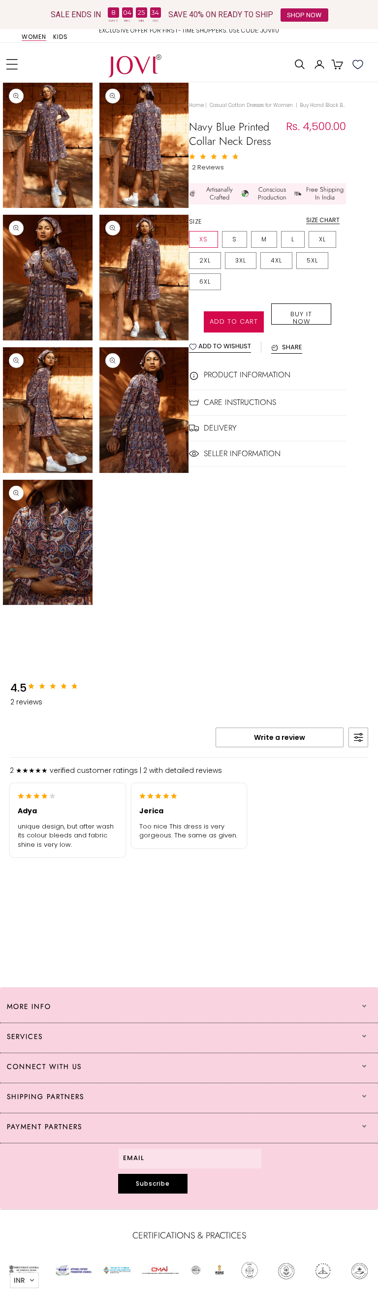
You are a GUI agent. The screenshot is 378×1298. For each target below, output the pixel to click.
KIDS (60, 37)
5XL (312, 260)
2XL (205, 260)
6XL (205, 281)
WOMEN (34, 37)
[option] (189, 34)
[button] (12, 64)
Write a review (279, 737)
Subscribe (153, 1183)
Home (196, 105)
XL (322, 239)
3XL (240, 260)
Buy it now (301, 317)
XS (203, 239)
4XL (276, 260)
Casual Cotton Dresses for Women (252, 105)
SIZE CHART (323, 220)
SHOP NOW (304, 15)
